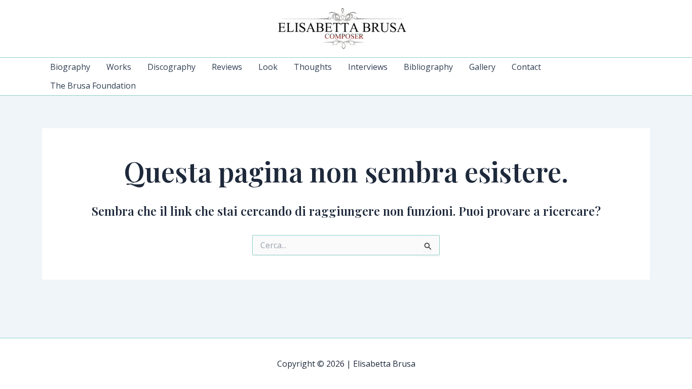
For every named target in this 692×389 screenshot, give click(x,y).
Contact (526, 66)
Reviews (227, 66)
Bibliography (428, 66)
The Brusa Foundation (93, 85)
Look (268, 66)
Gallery (482, 66)
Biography (70, 66)
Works (118, 66)
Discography (171, 66)
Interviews (368, 66)
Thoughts (313, 66)
